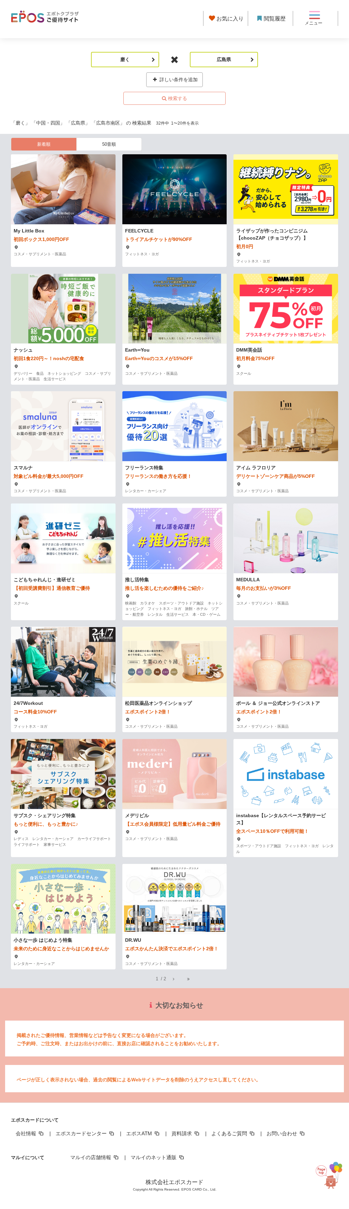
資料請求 (182, 1133)
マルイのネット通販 (154, 1157)
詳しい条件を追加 (178, 79)
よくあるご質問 (229, 1133)
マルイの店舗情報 (91, 1157)
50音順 (109, 144)
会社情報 (26, 1133)
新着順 (43, 144)
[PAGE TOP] (332, 1176)
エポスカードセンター (82, 1133)
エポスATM (139, 1133)
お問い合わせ (283, 1133)
